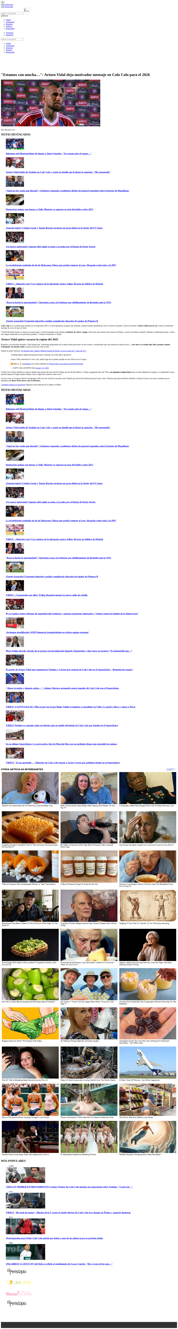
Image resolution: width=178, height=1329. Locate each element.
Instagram (9, 35)
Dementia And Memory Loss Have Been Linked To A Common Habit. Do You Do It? (87, 963)
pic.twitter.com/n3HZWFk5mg (71, 364)
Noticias (9, 26)
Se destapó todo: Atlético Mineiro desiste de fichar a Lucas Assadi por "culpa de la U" (54, 351)
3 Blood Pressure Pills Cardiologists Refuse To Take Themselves (28, 884)
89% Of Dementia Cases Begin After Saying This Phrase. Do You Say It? (88, 807)
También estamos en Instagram (13, 385)
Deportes (9, 24)
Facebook (9, 33)
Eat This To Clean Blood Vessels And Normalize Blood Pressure (28, 1002)
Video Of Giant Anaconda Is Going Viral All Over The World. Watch (88, 1080)
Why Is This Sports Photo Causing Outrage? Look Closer (25, 1117)
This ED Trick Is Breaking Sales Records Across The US (25, 1080)
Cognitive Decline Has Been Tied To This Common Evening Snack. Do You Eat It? (30, 846)
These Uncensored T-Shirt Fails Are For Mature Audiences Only (87, 1117)
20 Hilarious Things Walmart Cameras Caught (80, 1041)
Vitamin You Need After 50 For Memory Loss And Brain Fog (27, 806)
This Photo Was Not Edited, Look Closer (136, 1117)
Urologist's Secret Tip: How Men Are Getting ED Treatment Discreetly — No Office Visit (144, 1042)
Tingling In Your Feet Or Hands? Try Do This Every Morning (144, 923)
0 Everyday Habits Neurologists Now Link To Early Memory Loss (146, 806)
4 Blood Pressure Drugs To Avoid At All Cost (79, 884)
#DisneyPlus (54, 364)
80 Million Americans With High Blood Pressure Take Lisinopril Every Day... (87, 846)
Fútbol (8, 20)
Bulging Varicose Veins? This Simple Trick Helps (22, 1041)
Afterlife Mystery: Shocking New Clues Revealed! (139, 1154)
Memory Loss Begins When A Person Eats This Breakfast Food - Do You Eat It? (146, 885)
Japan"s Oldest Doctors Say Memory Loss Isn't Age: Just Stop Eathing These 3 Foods (145, 963)
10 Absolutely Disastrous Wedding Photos (78, 1154)
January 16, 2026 (42, 368)
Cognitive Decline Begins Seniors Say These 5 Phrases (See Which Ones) (88, 924)
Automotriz (10, 22)
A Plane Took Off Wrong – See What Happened (139, 1080)
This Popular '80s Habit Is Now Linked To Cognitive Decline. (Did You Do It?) (29, 963)
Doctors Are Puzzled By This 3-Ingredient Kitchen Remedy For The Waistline (147, 1003)
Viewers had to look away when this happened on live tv (25, 1154)
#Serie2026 (26, 364)
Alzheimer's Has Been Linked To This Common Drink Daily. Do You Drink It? (30, 924)
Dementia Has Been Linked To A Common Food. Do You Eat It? (146, 845)
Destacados (10, 29)
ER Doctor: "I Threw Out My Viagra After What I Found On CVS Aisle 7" (87, 1003)
